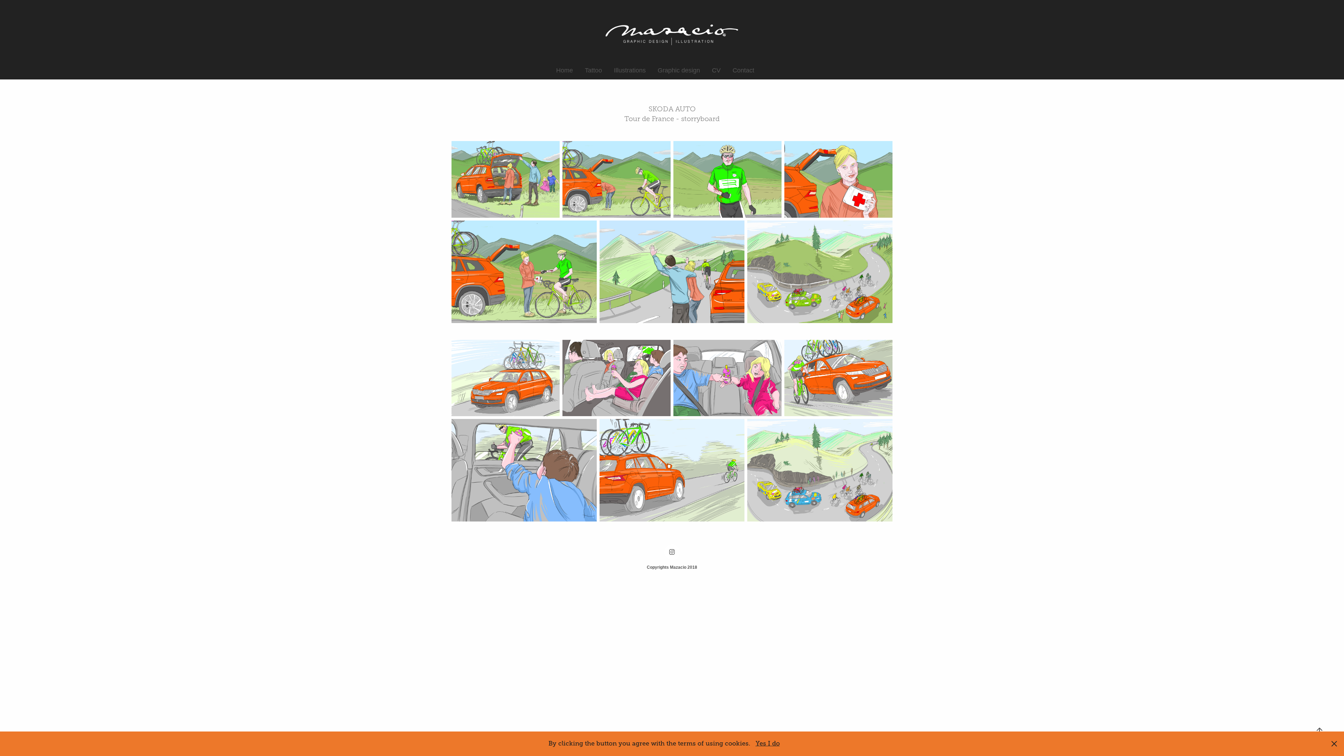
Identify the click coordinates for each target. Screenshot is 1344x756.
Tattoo (593, 70)
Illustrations (630, 70)
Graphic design (679, 70)
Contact (743, 70)
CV (716, 70)
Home (564, 70)
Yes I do (768, 743)
